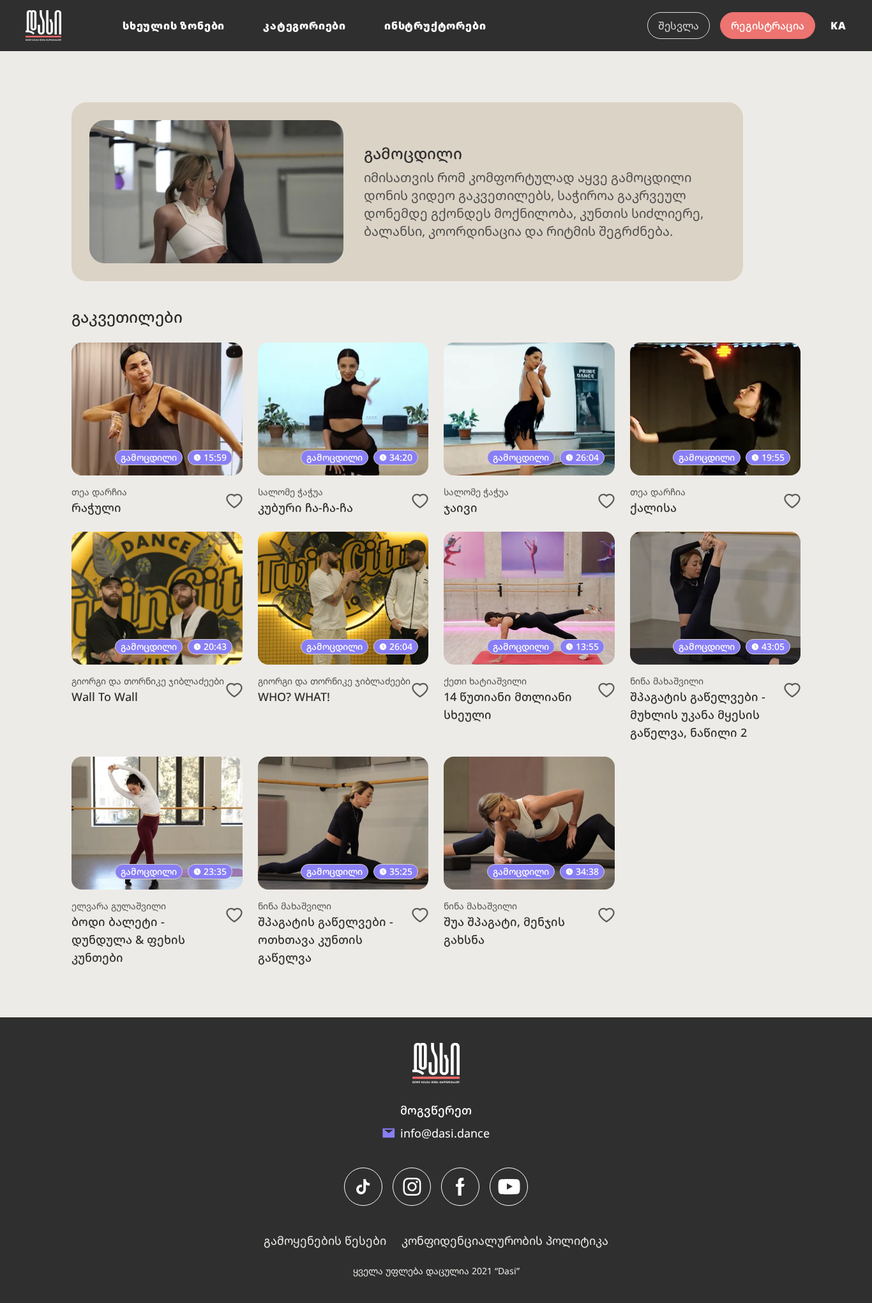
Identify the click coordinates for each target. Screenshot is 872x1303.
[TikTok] (363, 1187)
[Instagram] (412, 1187)
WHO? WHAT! (294, 696)
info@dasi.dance (445, 1133)
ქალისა (653, 507)
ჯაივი (460, 507)
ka (838, 26)
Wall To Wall (104, 696)
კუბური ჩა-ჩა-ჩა (305, 507)
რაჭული (96, 507)
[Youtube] (509, 1187)
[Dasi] (43, 25)
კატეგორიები (304, 26)
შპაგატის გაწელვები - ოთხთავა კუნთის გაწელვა (325, 939)
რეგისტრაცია (767, 26)
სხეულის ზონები (174, 26)
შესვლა (678, 26)
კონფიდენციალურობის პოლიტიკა (505, 1240)
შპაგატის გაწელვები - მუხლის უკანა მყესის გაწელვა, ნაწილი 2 (697, 714)
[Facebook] (460, 1187)
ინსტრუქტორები (435, 26)
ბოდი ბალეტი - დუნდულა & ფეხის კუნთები (128, 939)
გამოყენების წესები (325, 1240)
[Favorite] (234, 501)
